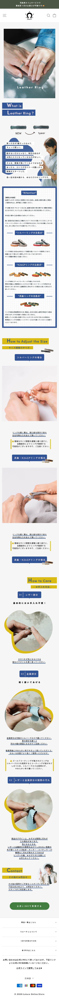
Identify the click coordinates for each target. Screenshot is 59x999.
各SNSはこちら (29, 950)
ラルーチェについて (28, 932)
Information (29, 941)
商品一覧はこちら (28, 922)
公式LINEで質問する (29, 906)
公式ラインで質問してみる (28, 968)
